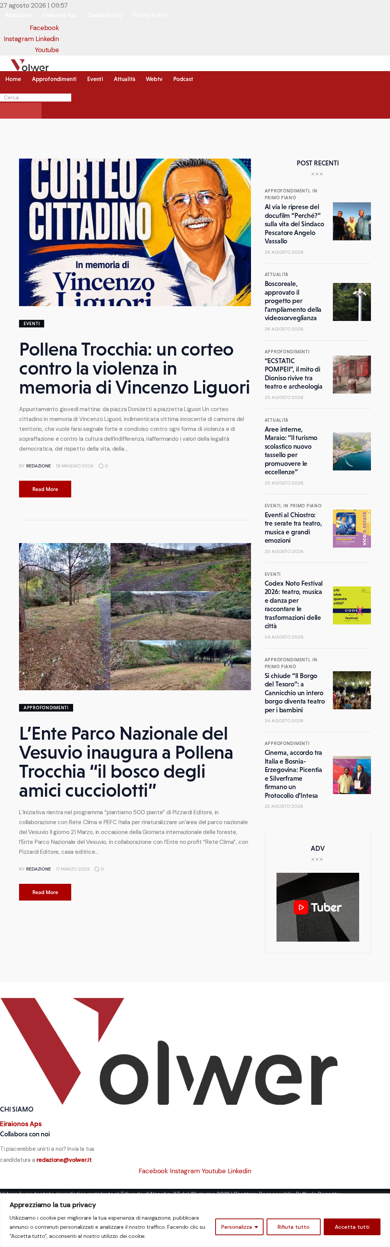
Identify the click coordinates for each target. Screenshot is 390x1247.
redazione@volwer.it (64, 1160)
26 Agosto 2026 (284, 252)
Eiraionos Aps (21, 1124)
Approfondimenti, (288, 191)
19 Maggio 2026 (75, 466)
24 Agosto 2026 (284, 637)
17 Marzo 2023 (73, 869)
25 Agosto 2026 (284, 397)
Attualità (277, 274)
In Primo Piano (302, 505)
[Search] (21, 111)
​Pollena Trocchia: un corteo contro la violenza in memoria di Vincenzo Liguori (134, 368)
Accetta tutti (352, 1226)
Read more (45, 489)
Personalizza (236, 1226)
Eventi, (274, 505)
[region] (195, 1220)
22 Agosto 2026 (284, 806)
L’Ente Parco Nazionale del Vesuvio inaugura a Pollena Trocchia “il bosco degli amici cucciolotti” (126, 761)
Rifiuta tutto (294, 1226)
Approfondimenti (46, 707)
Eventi (32, 323)
